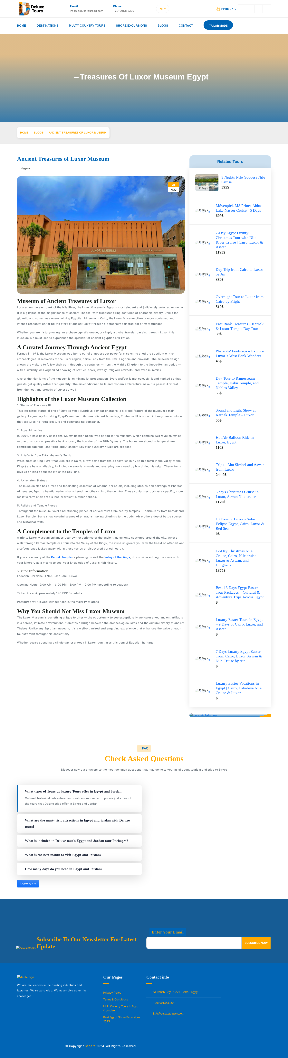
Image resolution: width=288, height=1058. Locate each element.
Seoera (90, 1046)
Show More (28, 884)
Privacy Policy (112, 992)
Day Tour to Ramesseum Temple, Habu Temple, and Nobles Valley (237, 383)
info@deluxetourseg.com (168, 1013)
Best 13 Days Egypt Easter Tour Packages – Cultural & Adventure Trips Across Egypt (240, 592)
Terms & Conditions (115, 999)
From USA (228, 8)
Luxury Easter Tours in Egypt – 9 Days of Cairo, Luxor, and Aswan (239, 624)
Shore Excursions (131, 25)
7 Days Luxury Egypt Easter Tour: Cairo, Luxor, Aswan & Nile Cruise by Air (239, 656)
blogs (38, 132)
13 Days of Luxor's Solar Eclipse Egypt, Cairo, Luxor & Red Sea (240, 524)
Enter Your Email (168, 932)
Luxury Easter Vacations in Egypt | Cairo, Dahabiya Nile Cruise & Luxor (239, 688)
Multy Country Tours (87, 25)
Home (21, 25)
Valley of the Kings (116, 557)
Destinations (47, 25)
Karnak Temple (61, 557)
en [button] (161, 8)
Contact (186, 25)
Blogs (163, 25)
